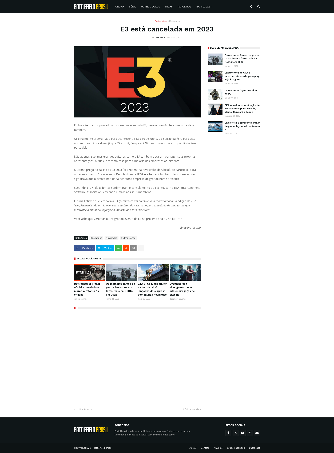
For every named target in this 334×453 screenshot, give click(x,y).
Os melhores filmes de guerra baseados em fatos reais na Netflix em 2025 (120, 289)
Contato (205, 448)
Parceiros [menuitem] (184, 6)
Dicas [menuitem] (169, 6)
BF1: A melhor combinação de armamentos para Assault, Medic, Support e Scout (242, 108)
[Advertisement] (234, 192)
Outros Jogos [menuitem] (150, 6)
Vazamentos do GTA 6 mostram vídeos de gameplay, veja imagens (242, 76)
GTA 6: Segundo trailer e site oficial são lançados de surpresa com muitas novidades (152, 289)
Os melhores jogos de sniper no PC (241, 92)
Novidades (111, 238)
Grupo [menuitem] (119, 6)
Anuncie (218, 448)
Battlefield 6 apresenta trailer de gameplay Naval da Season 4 (242, 126)
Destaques (174, 20)
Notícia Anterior (84, 409)
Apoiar (192, 448)
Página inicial (160, 20)
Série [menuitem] (132, 6)
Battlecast (254, 448)
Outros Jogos (128, 238)
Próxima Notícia (190, 409)
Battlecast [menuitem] (204, 6)
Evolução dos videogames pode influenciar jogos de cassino (182, 289)
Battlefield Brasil (102, 448)
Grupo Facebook (236, 448)
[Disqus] (137, 357)
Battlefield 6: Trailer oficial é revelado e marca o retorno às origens (87, 289)
